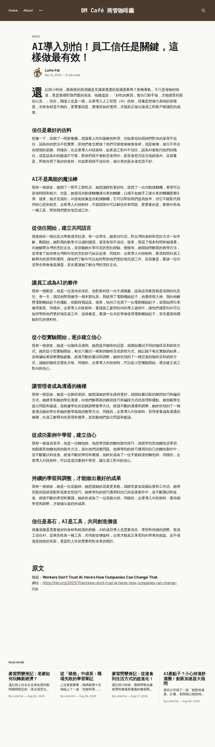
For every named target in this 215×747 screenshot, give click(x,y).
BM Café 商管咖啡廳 (107, 10)
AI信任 (36, 36)
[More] (40, 10)
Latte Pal (52, 70)
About (28, 10)
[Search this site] (203, 10)
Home (13, 10)
